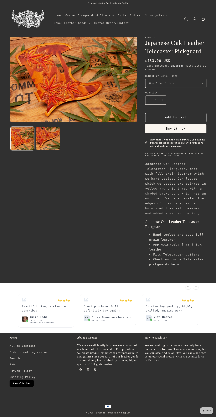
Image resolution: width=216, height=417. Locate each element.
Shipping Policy (23, 376)
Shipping (177, 66)
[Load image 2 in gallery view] (48, 138)
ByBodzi (100, 413)
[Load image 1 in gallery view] (22, 138)
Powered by (42, 323)
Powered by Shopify (118, 413)
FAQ (12, 364)
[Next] (196, 286)
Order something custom (29, 352)
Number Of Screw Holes (161, 75)
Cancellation (21, 383)
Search (15, 358)
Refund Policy (21, 370)
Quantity (151, 92)
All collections (23, 345)
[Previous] (188, 286)
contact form (196, 356)
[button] (89, 15)
